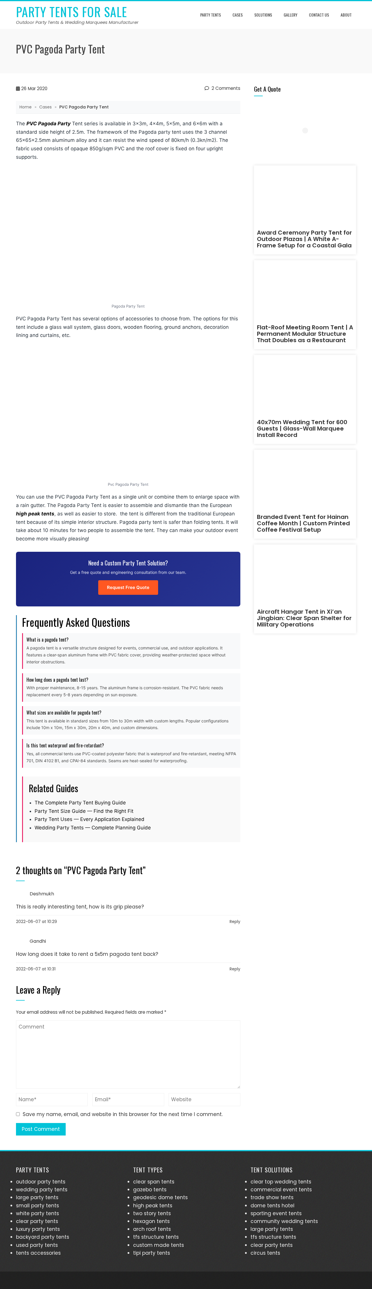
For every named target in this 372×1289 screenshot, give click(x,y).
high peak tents (35, 514)
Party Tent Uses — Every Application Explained (89, 819)
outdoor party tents (40, 1181)
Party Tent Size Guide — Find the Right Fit (84, 811)
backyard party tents (42, 1236)
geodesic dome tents (160, 1197)
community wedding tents (284, 1221)
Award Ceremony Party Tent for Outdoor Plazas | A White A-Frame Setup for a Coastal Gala (304, 239)
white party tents (37, 1213)
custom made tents (158, 1245)
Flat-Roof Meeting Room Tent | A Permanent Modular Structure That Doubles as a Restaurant (305, 333)
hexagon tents (151, 1221)
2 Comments (225, 88)
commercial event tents (281, 1189)
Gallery (290, 15)
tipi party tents (151, 1252)
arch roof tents (152, 1229)
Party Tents (210, 15)
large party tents (37, 1197)
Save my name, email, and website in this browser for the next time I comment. (123, 1114)
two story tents (152, 1213)
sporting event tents (276, 1213)
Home (25, 107)
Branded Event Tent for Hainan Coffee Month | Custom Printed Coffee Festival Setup (303, 523)
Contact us (319, 15)
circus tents (265, 1252)
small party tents (37, 1205)
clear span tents (153, 1181)
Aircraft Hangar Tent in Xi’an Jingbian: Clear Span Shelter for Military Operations (304, 618)
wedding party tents (41, 1189)
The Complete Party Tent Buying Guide (80, 803)
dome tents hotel (272, 1205)
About (346, 15)
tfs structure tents (156, 1236)
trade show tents (272, 1197)
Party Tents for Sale (71, 12)
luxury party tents (38, 1229)
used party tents (37, 1245)
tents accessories (38, 1252)
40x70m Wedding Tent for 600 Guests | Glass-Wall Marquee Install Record (302, 428)
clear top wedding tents (281, 1181)
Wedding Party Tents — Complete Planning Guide (93, 828)
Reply (235, 921)
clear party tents (37, 1221)
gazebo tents (150, 1189)
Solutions (263, 15)
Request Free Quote (128, 587)
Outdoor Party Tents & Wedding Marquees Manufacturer (77, 22)
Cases (238, 15)
